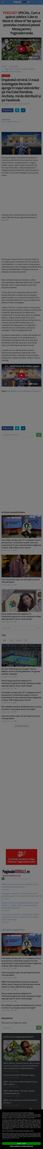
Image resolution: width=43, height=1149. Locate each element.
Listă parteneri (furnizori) (7, 1139)
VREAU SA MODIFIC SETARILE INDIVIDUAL (21, 1146)
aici (38, 1124)
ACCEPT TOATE (21, 1143)
